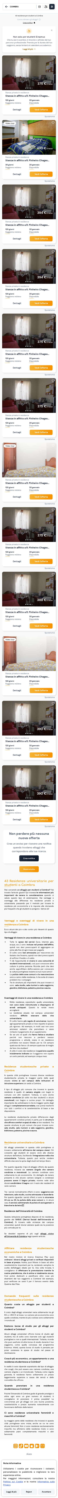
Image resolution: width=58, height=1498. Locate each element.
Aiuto (29, 1454)
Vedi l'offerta (41, 109)
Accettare (46, 1492)
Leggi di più (11, 1492)
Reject (29, 1492)
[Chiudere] (52, 30)
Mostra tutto (29, 869)
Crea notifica (29, 858)
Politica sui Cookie (13, 1481)
